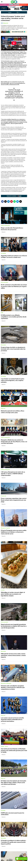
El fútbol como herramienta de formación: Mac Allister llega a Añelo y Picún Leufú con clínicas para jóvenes (13, 782)
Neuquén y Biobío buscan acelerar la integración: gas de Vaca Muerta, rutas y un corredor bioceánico (14, 441)
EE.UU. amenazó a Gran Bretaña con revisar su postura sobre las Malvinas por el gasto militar (14, 286)
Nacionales (3, 344)
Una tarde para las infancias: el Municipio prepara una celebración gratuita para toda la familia (14, 750)
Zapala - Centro (4, 746)
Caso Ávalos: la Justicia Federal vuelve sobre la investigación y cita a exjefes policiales (12, 380)
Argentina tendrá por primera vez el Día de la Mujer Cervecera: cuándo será (14, 256)
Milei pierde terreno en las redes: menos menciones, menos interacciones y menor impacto (13, 655)
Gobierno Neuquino (5, 225)
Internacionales (4, 282)
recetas (2, 590)
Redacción (5, 23)
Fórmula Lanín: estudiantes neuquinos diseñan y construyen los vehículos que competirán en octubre (13, 687)
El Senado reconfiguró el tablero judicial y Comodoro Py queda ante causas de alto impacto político (13, 842)
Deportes (3, 408)
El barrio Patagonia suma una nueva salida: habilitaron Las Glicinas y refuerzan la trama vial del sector (13, 532)
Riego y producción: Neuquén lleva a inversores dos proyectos (12, 228)
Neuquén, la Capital (5, 528)
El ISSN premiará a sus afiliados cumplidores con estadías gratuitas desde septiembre (13, 316)
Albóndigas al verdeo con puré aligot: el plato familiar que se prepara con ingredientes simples (13, 594)
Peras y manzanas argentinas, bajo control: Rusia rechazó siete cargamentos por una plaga (14, 500)
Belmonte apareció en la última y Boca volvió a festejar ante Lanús (12, 411)
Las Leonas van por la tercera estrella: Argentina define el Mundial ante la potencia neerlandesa (12, 719)
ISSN (2, 312)
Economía (3, 810)
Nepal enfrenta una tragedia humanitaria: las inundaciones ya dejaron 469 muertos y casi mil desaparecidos (14, 626)
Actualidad (3, 253)
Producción (3, 496)
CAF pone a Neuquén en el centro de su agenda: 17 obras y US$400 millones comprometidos (13, 473)
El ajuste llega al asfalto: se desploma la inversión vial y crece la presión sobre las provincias (13, 349)
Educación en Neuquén (6, 683)
